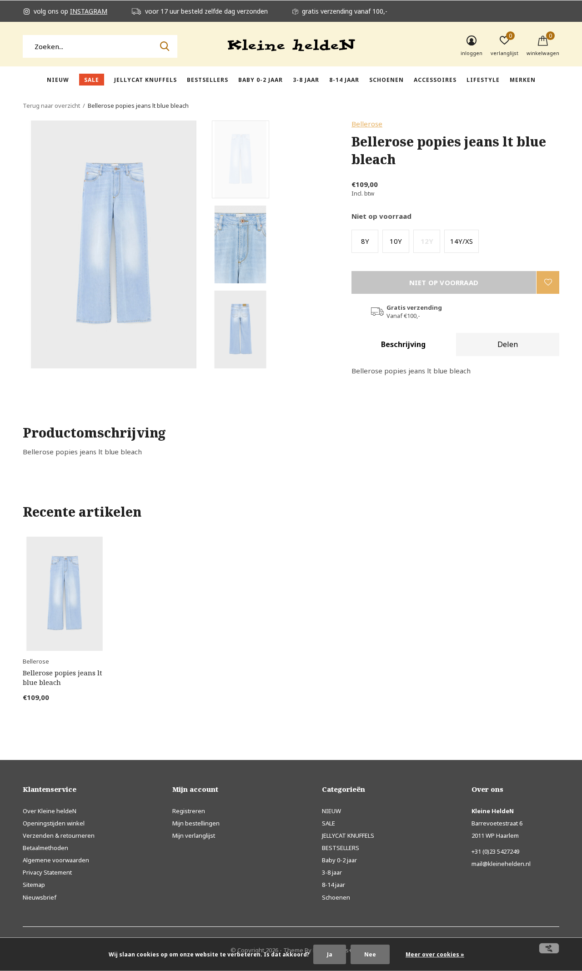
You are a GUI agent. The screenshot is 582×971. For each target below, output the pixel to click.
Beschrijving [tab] (403, 344)
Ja (329, 954)
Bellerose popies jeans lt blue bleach (62, 677)
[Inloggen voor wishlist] (548, 282)
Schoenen (386, 80)
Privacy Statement (47, 872)
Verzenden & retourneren (59, 835)
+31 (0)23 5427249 (495, 851)
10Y (396, 241)
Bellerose (366, 123)
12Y (427, 241)
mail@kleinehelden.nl (501, 864)
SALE (91, 80)
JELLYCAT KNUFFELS (145, 80)
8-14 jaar (344, 80)
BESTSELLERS (207, 80)
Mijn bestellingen (196, 823)
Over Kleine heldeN (49, 811)
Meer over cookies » (435, 954)
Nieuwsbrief (39, 897)
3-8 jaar (306, 80)
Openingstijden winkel (54, 823)
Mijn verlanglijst (193, 835)
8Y (365, 241)
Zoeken (164, 46)
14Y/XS (461, 241)
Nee (370, 954)
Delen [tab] (507, 344)
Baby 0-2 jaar (260, 80)
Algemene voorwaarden (56, 860)
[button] (277, 159)
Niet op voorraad (443, 282)
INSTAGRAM (88, 11)
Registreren (188, 811)
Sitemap (34, 884)
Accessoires (435, 80)
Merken (523, 80)
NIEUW (58, 80)
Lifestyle (483, 80)
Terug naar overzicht (51, 105)
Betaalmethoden (45, 848)
